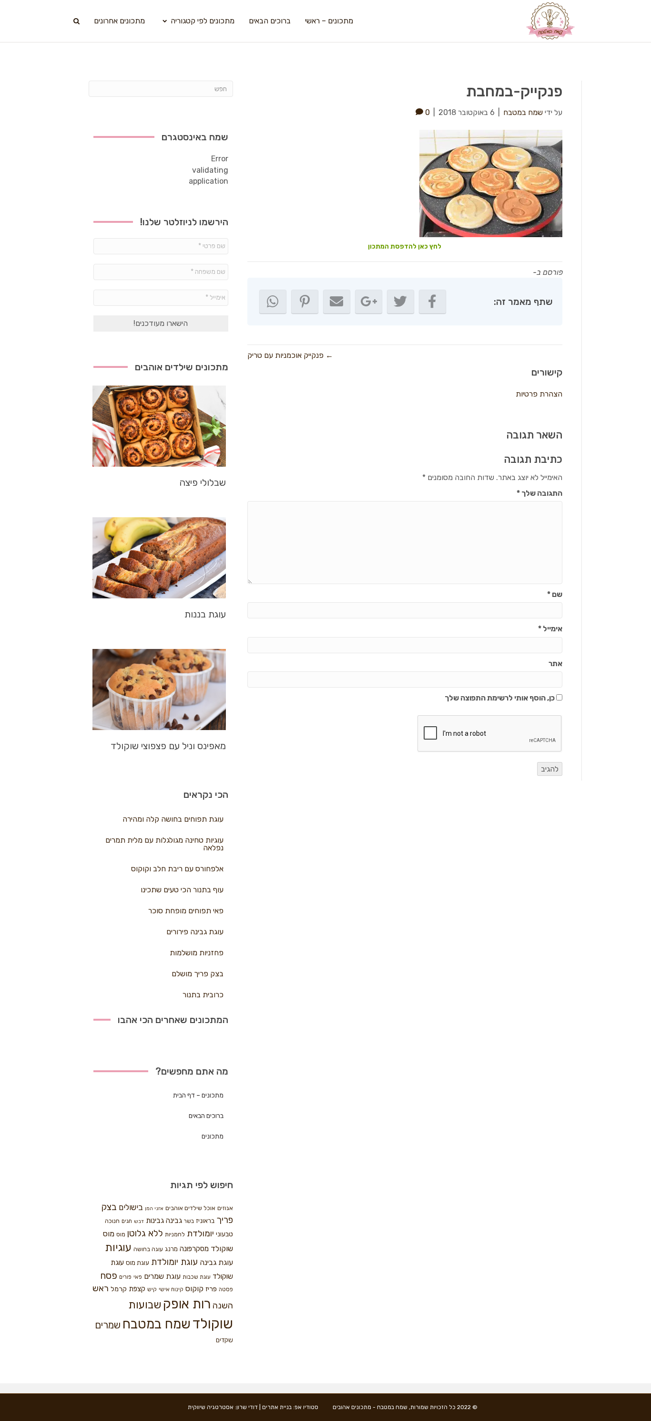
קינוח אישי (171, 1289)
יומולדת (200, 1233)
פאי (137, 1277)
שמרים (108, 1325)
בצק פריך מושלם (198, 973)
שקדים (224, 1340)
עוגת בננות (205, 614)
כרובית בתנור (203, 994)
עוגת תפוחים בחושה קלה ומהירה (173, 819)
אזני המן (154, 1208)
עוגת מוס (137, 1262)
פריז (211, 1289)
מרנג (171, 1249)
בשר (189, 1221)
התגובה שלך (539, 493)
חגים (127, 1221)
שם (554, 594)
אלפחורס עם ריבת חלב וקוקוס (177, 868)
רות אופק (187, 1304)
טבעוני (224, 1234)
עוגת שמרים (162, 1276)
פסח (108, 1275)
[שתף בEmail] (336, 301)
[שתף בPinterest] (304, 301)
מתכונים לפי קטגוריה (202, 20)
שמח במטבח (156, 1324)
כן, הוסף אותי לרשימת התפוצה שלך (500, 697)
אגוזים (225, 1208)
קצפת (137, 1289)
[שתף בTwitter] (400, 301)
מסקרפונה (194, 1248)
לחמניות (175, 1234)
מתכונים (213, 1136)
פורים (125, 1277)
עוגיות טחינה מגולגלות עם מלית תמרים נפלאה (164, 844)
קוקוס (194, 1288)
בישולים (131, 1207)
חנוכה (112, 1220)
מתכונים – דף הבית (198, 1095)
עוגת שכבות (197, 1277)
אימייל (550, 628)
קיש (152, 1289)
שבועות (144, 1304)
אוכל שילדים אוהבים (190, 1208)
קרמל (119, 1289)
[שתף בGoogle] (368, 301)
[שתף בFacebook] (432, 301)
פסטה (226, 1289)
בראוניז (205, 1220)
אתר (555, 663)
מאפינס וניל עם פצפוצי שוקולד (168, 746)
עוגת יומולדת (174, 1262)
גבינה (174, 1220)
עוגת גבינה (216, 1262)
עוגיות (118, 1247)
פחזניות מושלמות (197, 952)
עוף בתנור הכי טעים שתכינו (182, 889)
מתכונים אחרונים (119, 20)
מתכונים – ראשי (329, 20)
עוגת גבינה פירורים (195, 931)
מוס (120, 1234)
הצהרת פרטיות (539, 393)
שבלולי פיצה (202, 482)
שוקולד (213, 1324)
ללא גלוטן (145, 1233)
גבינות (155, 1220)
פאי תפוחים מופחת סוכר (186, 910)
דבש (139, 1221)
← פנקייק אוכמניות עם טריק (290, 355)
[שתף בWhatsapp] (272, 301)
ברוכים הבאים (270, 20)
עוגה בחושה (148, 1249)
